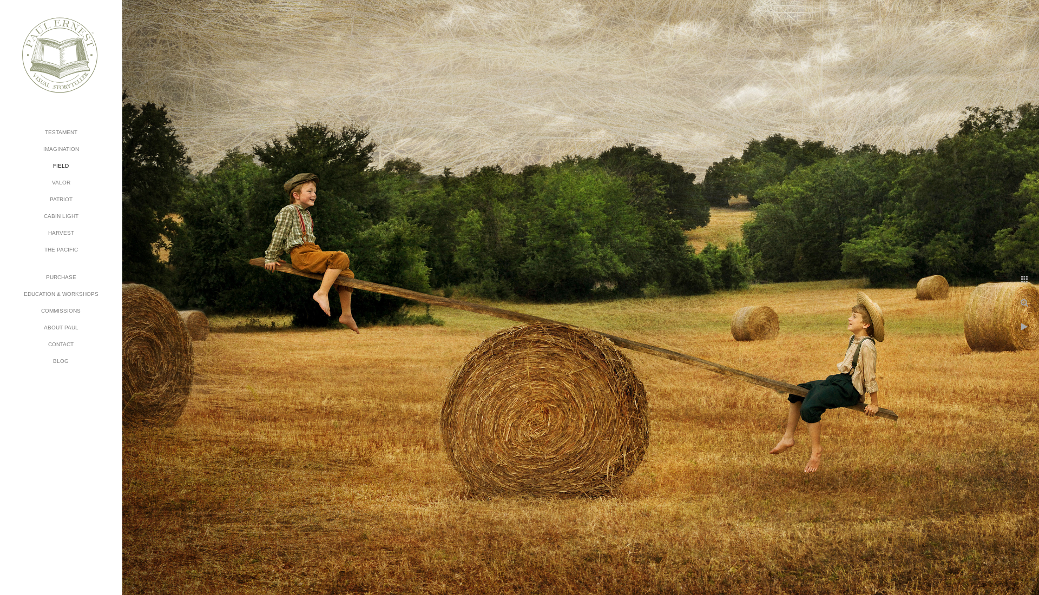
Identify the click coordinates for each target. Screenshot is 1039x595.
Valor (61, 183)
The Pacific (61, 250)
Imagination (61, 149)
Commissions (61, 311)
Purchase (61, 277)
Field (61, 166)
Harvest (61, 233)
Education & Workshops (61, 294)
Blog (61, 361)
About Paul (61, 327)
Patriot (61, 199)
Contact (61, 344)
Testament (61, 132)
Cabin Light (61, 216)
